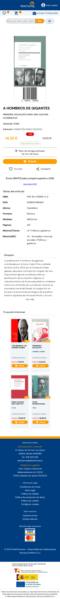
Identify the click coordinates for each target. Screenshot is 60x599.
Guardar (17, 168)
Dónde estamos (30, 519)
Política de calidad (30, 493)
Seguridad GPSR (30, 184)
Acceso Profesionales (47, 13)
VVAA (16, 123)
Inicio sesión (52, 5)
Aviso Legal (30, 490)
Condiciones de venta (30, 486)
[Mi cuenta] (34, 13)
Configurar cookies (30, 504)
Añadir (32, 161)
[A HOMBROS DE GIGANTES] (30, 61)
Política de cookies (30, 500)
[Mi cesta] (16, 13)
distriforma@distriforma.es (30, 460)
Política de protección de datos (30, 497)
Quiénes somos (30, 515)
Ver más (30, 299)
